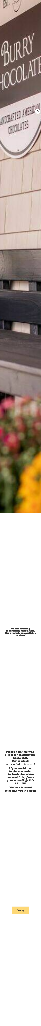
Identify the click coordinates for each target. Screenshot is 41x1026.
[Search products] (37, 111)
